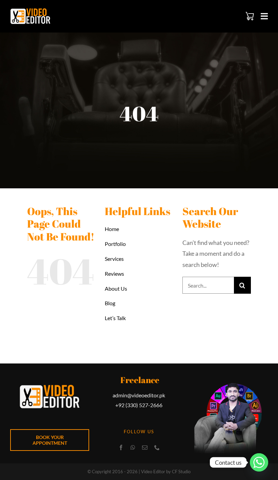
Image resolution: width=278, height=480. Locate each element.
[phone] (157, 447)
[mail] (144, 447)
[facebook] (121, 447)
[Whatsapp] (259, 462)
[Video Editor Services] (30, 11)
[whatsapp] (133, 447)
